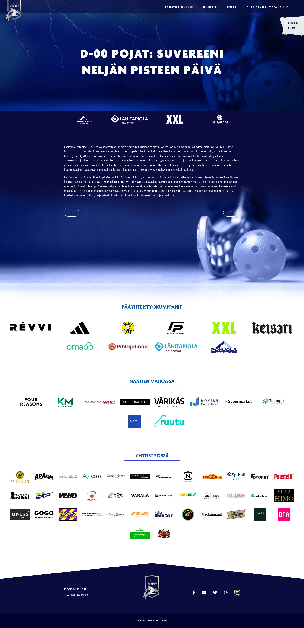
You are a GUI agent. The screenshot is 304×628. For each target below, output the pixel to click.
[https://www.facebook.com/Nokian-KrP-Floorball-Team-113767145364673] (194, 592)
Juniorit (209, 7)
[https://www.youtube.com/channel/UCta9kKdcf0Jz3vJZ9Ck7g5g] (204, 592)
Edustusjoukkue (179, 7)
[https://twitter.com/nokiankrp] (215, 592)
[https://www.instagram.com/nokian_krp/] (226, 592)
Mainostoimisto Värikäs (156, 620)
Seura (232, 7)
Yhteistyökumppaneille (267, 7)
